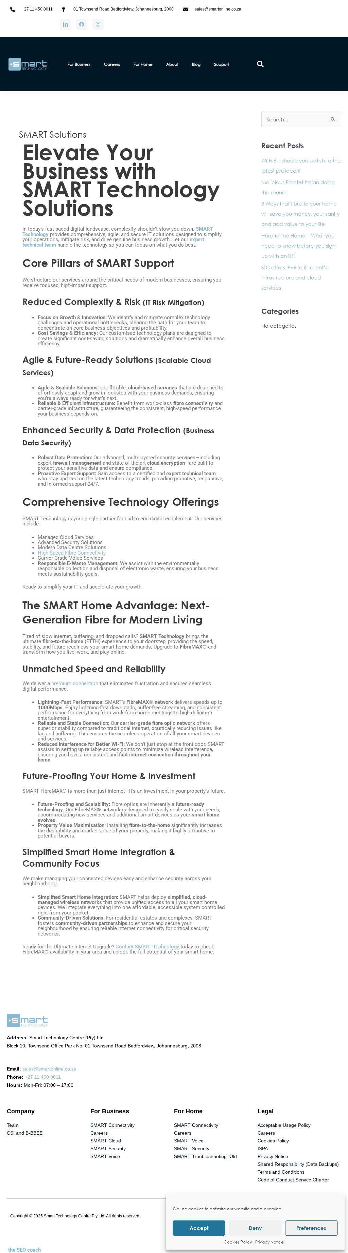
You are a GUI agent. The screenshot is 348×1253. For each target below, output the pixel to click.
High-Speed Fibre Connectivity (72, 553)
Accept (199, 1228)
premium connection (74, 683)
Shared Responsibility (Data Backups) (298, 1164)
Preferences (311, 1228)
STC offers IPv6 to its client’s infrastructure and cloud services (294, 277)
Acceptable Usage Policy (284, 1125)
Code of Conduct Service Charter (293, 1179)
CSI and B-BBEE (24, 1133)
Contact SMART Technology (147, 947)
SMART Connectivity (112, 1125)
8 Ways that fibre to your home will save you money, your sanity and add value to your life (300, 213)
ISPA (263, 1148)
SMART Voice (105, 1156)
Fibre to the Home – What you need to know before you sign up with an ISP (298, 245)
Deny (255, 1228)
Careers (99, 1133)
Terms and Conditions (281, 1172)
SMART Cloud (105, 1140)
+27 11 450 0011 (43, 1077)
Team (13, 1125)
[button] (260, 64)
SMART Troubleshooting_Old (205, 1156)
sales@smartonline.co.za (49, 1069)
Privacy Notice (269, 1242)
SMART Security (108, 1148)
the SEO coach (24, 1250)
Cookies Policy (238, 1242)
